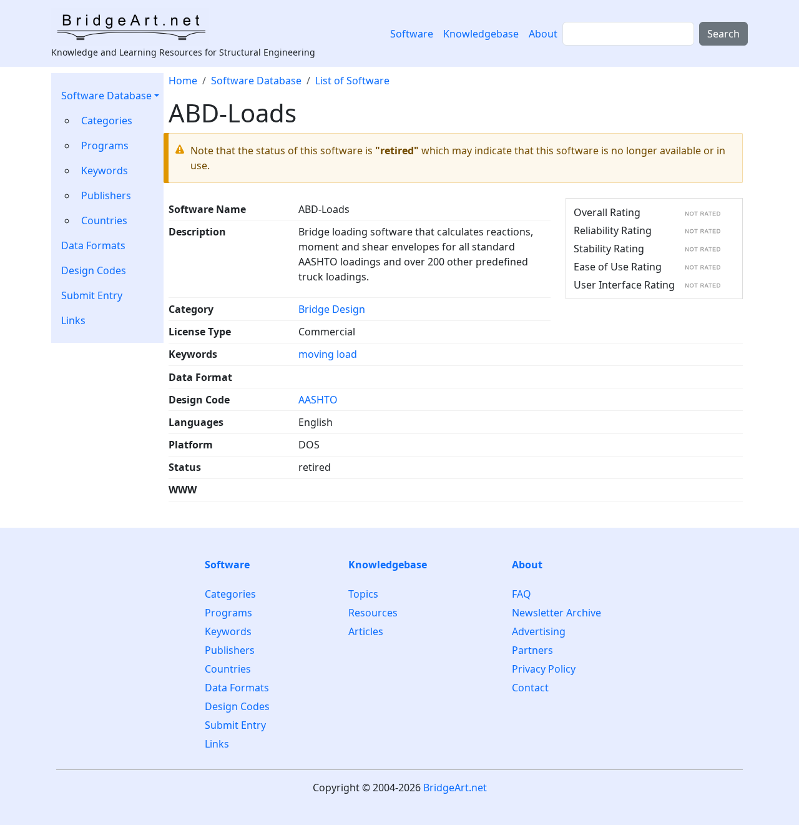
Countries (104, 220)
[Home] (135, 27)
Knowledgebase (481, 34)
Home (183, 80)
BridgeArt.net (455, 787)
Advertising (539, 631)
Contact (530, 687)
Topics (363, 594)
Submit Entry (91, 295)
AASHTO (318, 400)
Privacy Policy (544, 669)
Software (411, 34)
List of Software (352, 80)
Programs (105, 145)
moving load (327, 354)
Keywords (104, 170)
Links (73, 320)
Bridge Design (331, 309)
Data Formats (93, 245)
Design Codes (93, 270)
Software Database (106, 95)
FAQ (521, 594)
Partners (532, 650)
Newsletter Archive (556, 613)
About (543, 34)
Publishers (106, 195)
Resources (373, 613)
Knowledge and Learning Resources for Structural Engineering (183, 52)
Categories (106, 120)
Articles (365, 631)
